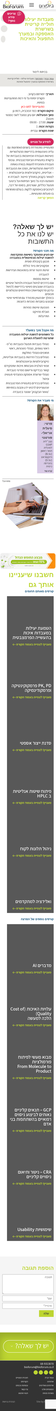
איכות (45, 49)
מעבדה (28, 49)
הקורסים (39, 78)
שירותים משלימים (46, 1385)
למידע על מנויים (40, 142)
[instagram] (46, 1372)
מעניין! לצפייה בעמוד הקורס (33, 644)
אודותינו (50, 1381)
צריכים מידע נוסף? (11, 17)
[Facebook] (51, 1372)
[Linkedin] (41, 1372)
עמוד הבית (49, 78)
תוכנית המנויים (22, 1377)
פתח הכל (6, 481)
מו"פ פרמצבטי (37, 49)
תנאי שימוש (23, 1393)
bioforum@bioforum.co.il (39, 1367)
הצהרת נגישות (8, 1401)
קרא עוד (48, 471)
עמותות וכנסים (22, 1385)
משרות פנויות (48, 1393)
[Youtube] (36, 1372)
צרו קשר (24, 1389)
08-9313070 (47, 1363)
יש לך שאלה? (32, 1345)
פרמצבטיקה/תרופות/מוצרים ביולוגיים (40, 52)
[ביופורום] (46, 4)
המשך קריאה (46, 198)
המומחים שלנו (48, 1389)
